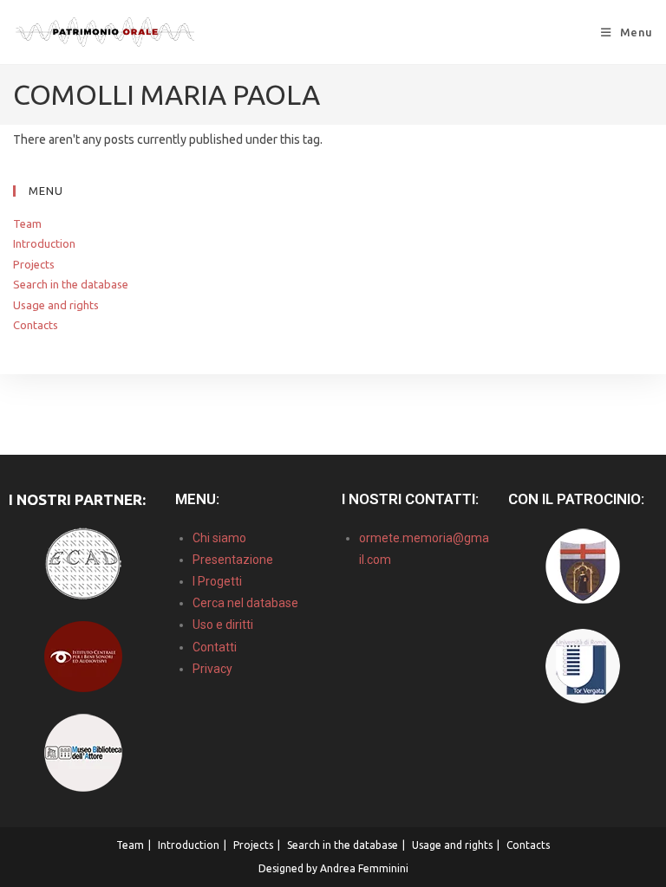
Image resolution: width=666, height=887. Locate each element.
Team (27, 223)
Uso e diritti (223, 624)
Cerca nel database (245, 603)
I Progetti (217, 581)
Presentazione (233, 560)
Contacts (35, 325)
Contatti (215, 647)
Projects (34, 264)
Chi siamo (219, 538)
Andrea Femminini (364, 868)
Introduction (44, 243)
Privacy (212, 669)
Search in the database (70, 284)
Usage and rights (56, 305)
